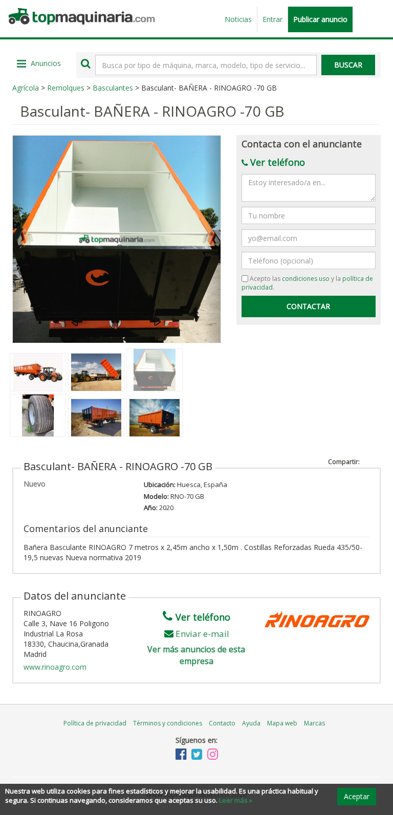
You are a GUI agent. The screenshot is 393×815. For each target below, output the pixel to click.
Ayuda (251, 723)
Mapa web (282, 723)
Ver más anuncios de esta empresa (196, 655)
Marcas (314, 723)
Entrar (272, 19)
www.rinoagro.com (55, 667)
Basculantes (113, 88)
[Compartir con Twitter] (376, 460)
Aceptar (356, 796)
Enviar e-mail (202, 634)
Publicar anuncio (320, 19)
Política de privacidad (94, 723)
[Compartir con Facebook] (366, 460)
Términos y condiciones (167, 723)
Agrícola (25, 88)
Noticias (238, 19)
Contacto (222, 723)
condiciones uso (306, 278)
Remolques (65, 88)
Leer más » (235, 800)
